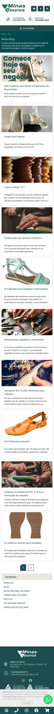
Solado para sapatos (15, 603)
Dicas (6, 587)
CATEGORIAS (28, 28)
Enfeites (8, 599)
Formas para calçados (15, 595)
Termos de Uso (18, 696)
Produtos (9, 582)
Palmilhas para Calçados (17, 591)
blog (9, 34)
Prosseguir (27, 703)
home (4, 34)
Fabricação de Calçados (16, 607)
